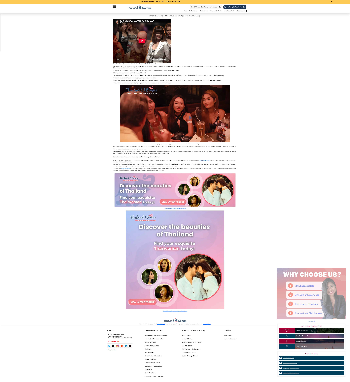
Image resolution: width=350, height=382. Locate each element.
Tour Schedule (203, 10)
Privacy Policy (228, 335)
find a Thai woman (125, 168)
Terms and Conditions (230, 339)
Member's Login (241, 10)
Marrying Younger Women (152, 362)
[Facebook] (109, 346)
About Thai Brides (150, 373)
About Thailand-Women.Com (153, 356)
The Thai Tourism (187, 345)
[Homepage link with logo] (175, 320)
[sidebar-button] (114, 6)
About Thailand (186, 335)
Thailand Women (161, 324)
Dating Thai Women (150, 359)
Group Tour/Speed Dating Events (291, 368)
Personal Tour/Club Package (290, 363)
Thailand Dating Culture (189, 352)
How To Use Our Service (152, 345)
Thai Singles (148, 349)
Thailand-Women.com (204, 160)
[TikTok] (130, 346)
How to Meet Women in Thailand (154, 339)
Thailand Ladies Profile (215, 10)
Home (185, 10)
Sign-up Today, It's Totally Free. (233, 7)
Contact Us (148, 369)
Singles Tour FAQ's (150, 342)
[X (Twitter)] (113, 346)
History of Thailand (187, 339)
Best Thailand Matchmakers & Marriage (156, 335)
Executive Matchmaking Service (291, 373)
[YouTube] (121, 346)
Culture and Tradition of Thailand (191, 342)
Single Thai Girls (149, 352)
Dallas (162, 1)
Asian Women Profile (229, 10)
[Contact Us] (120, 338)
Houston (168, 1)
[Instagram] (117, 346)
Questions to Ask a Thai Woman (154, 376)
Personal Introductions (288, 358)
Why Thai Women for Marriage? (191, 349)
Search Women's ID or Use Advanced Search (204, 7)
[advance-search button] (220, 7)
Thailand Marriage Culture (189, 356)
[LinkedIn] (125, 346)
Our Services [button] (192, 10)
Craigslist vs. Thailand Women (153, 366)
